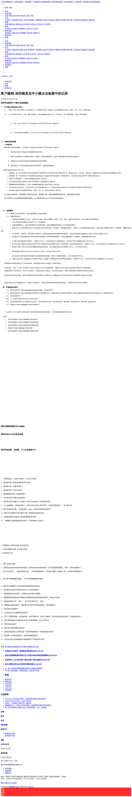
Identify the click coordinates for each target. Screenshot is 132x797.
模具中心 (4, 729)
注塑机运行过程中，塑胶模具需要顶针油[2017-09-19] (24, 651)
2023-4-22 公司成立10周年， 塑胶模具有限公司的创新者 (25, 699)
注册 (10, 7)
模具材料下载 (10, 735)
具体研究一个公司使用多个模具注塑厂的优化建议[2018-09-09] (27, 660)
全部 (6, 15)
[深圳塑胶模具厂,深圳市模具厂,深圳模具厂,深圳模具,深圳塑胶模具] (66, 2)
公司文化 (8, 688)
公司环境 (8, 683)
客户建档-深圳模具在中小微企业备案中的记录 (21, 646)
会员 (2, 720)
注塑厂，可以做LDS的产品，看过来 (18, 703)
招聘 (2, 712)
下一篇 (22, 670)
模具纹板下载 (10, 733)
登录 (6, 7)
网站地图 (4, 725)
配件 (2, 716)
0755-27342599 (6, 757)
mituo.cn (31, 786)
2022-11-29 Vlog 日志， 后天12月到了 (18, 701)
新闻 (6, 86)
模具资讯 (8, 681)
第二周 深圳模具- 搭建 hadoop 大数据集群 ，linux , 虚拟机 (26, 707)
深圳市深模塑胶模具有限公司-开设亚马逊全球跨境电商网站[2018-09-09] (31, 655)
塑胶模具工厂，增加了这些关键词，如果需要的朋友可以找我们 (28, 705)
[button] (4, 76)
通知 (2, 740)
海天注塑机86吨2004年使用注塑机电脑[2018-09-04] (23, 664)
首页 (6, 11)
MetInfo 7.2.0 (13, 786)
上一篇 (23, 668)
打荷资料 (8, 690)
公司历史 (8, 686)
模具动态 (8, 88)
